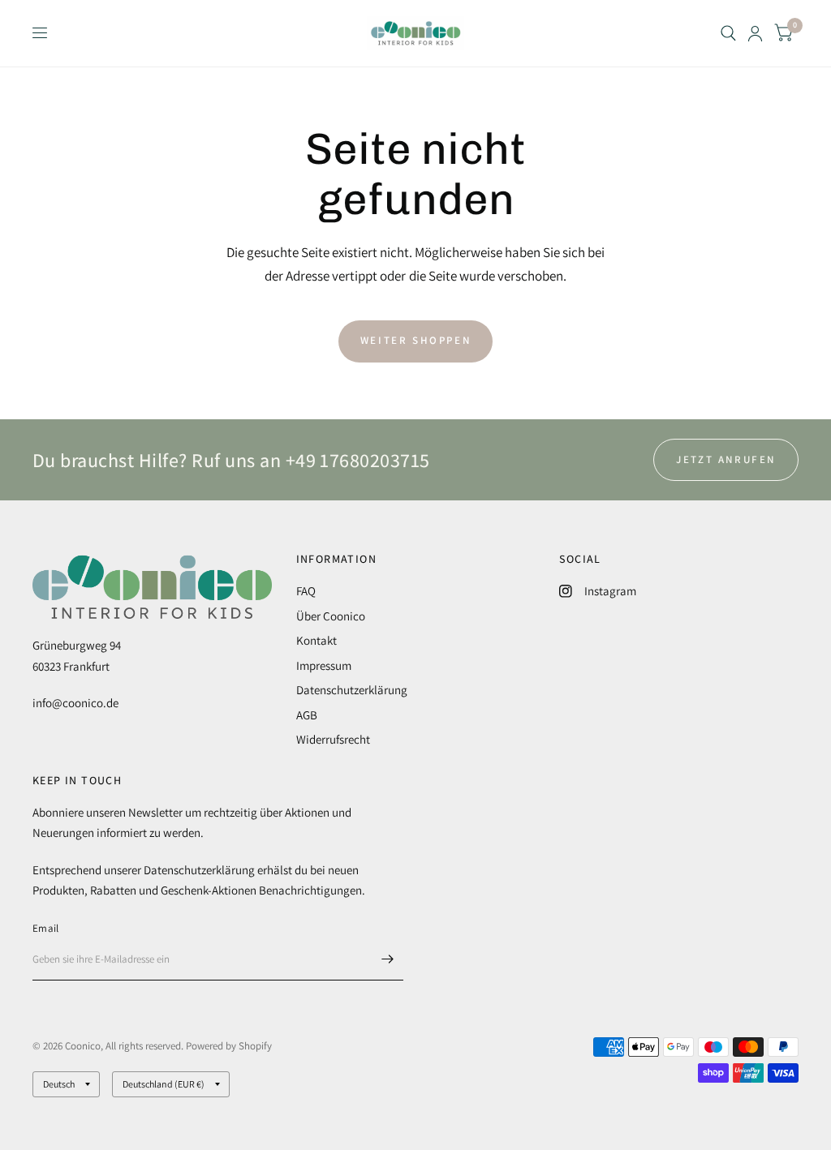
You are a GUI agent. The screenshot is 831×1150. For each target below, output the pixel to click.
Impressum (323, 665)
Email (45, 928)
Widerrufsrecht (333, 739)
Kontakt (316, 640)
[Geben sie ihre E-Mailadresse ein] (387, 959)
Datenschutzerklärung (351, 689)
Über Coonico (330, 616)
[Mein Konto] (755, 33)
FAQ (306, 591)
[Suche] (728, 33)
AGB (306, 715)
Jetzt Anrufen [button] (726, 459)
